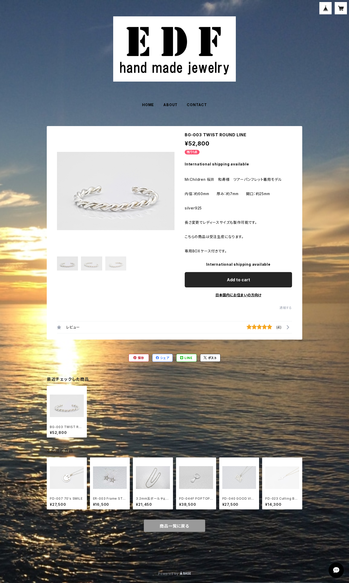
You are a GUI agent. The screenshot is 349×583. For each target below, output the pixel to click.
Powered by (169, 574)
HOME (148, 105)
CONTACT (197, 105)
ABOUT (170, 105)
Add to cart (238, 279)
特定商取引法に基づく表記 (108, 555)
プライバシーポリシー (66, 555)
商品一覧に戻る (174, 526)
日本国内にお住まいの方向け (238, 295)
